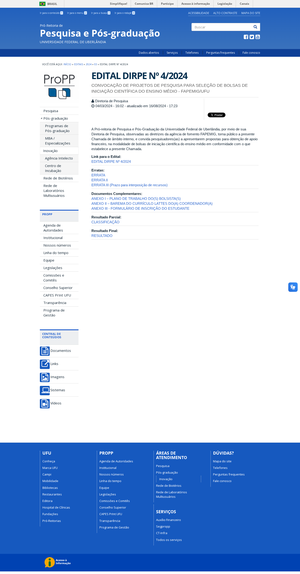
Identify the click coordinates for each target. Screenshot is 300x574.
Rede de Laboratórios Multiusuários (54, 190)
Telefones (192, 53)
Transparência (54, 302)
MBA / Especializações (57, 140)
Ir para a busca (100, 13)
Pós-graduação (55, 118)
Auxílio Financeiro (168, 520)
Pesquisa (50, 110)
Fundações (50, 514)
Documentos (60, 350)
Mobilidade (50, 481)
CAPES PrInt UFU (57, 295)
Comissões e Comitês (53, 277)
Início (67, 64)
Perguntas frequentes (220, 53)
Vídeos (55, 403)
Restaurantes (52, 494)
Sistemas (57, 390)
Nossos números (57, 245)
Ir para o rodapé (124, 13)
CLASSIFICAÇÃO (105, 222)
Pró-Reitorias (51, 521)
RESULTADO (101, 236)
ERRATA (98, 175)
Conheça (48, 461)
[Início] (59, 87)
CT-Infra (161, 533)
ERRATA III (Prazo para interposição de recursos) (129, 185)
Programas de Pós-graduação (57, 128)
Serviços (172, 53)
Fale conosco (251, 53)
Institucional (53, 237)
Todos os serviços (169, 540)
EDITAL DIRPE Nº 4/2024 (111, 161)
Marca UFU (50, 468)
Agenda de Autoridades (53, 227)
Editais (78, 64)
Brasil (47, 4)
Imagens (57, 377)
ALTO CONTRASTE (225, 13)
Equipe (48, 260)
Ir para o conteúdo (51, 13)
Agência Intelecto (59, 158)
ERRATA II (99, 180)
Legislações (52, 267)
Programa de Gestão (54, 312)
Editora (47, 501)
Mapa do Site (250, 13)
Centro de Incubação (53, 168)
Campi (46, 474)
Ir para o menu (76, 13)
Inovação (50, 150)
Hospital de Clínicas (56, 507)
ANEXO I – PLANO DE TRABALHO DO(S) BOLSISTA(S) (136, 199)
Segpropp (163, 526)
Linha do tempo (55, 252)
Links (54, 363)
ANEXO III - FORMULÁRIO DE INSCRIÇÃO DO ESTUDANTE (140, 208)
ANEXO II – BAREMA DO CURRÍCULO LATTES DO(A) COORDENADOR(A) (152, 203)
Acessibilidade (198, 13)
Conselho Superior (58, 287)
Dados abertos (149, 53)
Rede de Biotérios (58, 178)
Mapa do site (222, 461)
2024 (88, 64)
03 (95, 64)
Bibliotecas (50, 488)
